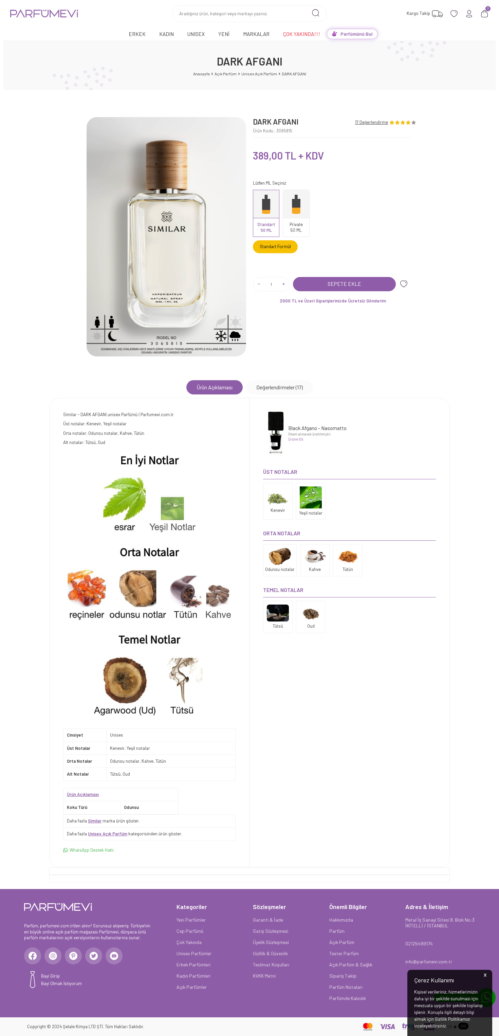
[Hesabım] (469, 14)
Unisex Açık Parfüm (259, 73)
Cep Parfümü (190, 931)
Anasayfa (201, 73)
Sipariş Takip (342, 976)
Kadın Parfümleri (193, 976)
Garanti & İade (268, 920)
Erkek (137, 34)
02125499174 (419, 943)
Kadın (166, 34)
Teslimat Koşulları (271, 964)
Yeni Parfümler (191, 920)
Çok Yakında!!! (301, 34)
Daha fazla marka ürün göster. (103, 821)
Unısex (196, 34)
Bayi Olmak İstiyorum (61, 983)
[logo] (44, 13)
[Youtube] (114, 956)
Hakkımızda (341, 920)
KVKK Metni (264, 976)
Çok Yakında (189, 942)
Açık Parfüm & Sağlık (350, 964)
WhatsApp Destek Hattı (92, 850)
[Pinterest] (73, 956)
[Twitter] (93, 956)
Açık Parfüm (226, 73)
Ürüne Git (295, 439)
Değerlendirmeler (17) (279, 387)
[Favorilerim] (454, 14)
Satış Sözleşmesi (270, 931)
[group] (166, 236)
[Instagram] (53, 956)
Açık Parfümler (192, 987)
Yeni (223, 34)
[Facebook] (32, 956)
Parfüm (337, 931)
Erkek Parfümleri (193, 964)
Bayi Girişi (50, 976)
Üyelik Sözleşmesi (271, 942)
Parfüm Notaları (346, 987)
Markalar (256, 34)
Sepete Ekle (344, 283)
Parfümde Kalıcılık (347, 998)
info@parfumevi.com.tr (428, 961)
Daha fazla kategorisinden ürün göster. (124, 833)
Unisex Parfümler (194, 953)
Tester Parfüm (344, 953)
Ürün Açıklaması (215, 387)
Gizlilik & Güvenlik (270, 953)
